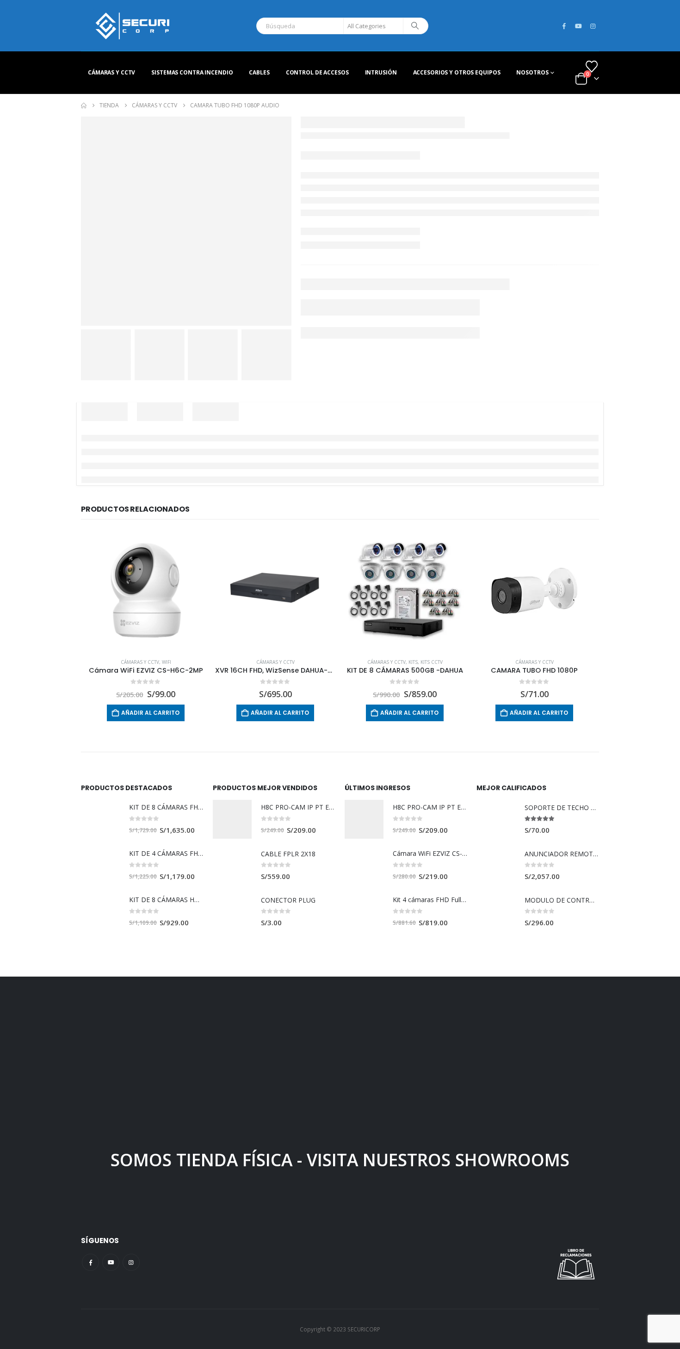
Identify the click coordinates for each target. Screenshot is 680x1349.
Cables (259, 72)
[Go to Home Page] (84, 105)
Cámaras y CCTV (111, 72)
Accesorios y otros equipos (457, 72)
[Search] (415, 26)
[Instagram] (593, 26)
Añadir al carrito (150, 713)
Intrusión (381, 72)
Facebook (90, 1262)
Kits (413, 662)
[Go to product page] (146, 591)
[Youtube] (578, 26)
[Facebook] (564, 26)
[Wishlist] (592, 67)
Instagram (131, 1262)
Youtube (110, 1262)
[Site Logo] (132, 25)
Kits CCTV (431, 662)
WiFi (166, 662)
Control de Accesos (317, 72)
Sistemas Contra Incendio (192, 72)
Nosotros (532, 72)
